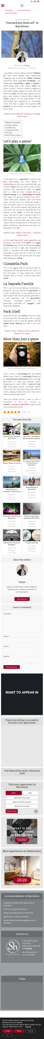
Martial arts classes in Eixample (12, 544)
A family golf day (31, 543)
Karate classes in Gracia (12, 463)
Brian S (12, 497)
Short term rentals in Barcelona (15, 909)
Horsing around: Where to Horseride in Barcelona (31, 463)
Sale (30, 793)
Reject (19, 1031)
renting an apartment (20, 404)
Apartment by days (22, 806)
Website (6, 656)
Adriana (33, 444)
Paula (13, 524)
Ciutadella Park (10, 128)
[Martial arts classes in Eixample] (11, 535)
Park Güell (8, 133)
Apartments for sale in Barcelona (16, 916)
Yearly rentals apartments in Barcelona (18, 913)
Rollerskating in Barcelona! (32, 488)
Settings (30, 1031)
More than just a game (13, 135)
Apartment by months (22, 802)
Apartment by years (22, 798)
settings (28, 1027)
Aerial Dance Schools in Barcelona (11, 437)
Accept (7, 1031)
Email (6, 646)
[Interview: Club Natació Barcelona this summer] (31, 429)
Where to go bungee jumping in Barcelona (31, 517)
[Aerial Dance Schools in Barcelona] (11, 429)
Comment (7, 614)
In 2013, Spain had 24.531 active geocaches (20, 240)
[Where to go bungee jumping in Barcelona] (31, 508)
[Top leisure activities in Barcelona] (11, 508)
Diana (26, 65)
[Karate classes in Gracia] (11, 455)
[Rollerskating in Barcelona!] (31, 481)
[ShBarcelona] (22, 5)
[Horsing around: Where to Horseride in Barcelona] (31, 454)
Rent (14, 793)
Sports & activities (22, 20)
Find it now (12, 811)
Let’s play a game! (11, 125)
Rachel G (13, 444)
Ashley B (33, 548)
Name (6, 636)
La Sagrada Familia (12, 130)
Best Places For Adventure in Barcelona (11, 490)
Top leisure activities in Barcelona (11, 517)
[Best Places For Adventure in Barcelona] (11, 482)
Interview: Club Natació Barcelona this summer (31, 437)
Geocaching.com (9, 184)
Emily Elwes (33, 471)
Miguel (32, 524)
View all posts (22, 599)
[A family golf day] (31, 535)
